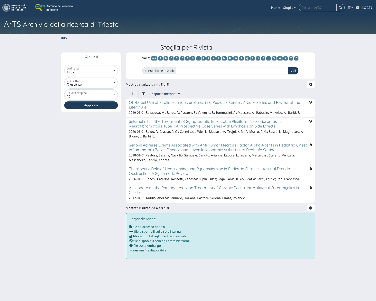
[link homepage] (15, 7)
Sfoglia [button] (288, 7)
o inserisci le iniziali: (159, 71)
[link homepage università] (54, 7)
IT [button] (349, 7)
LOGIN (367, 7)
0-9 (154, 58)
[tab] (134, 94)
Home (275, 7)
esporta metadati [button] (164, 94)
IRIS (64, 38)
